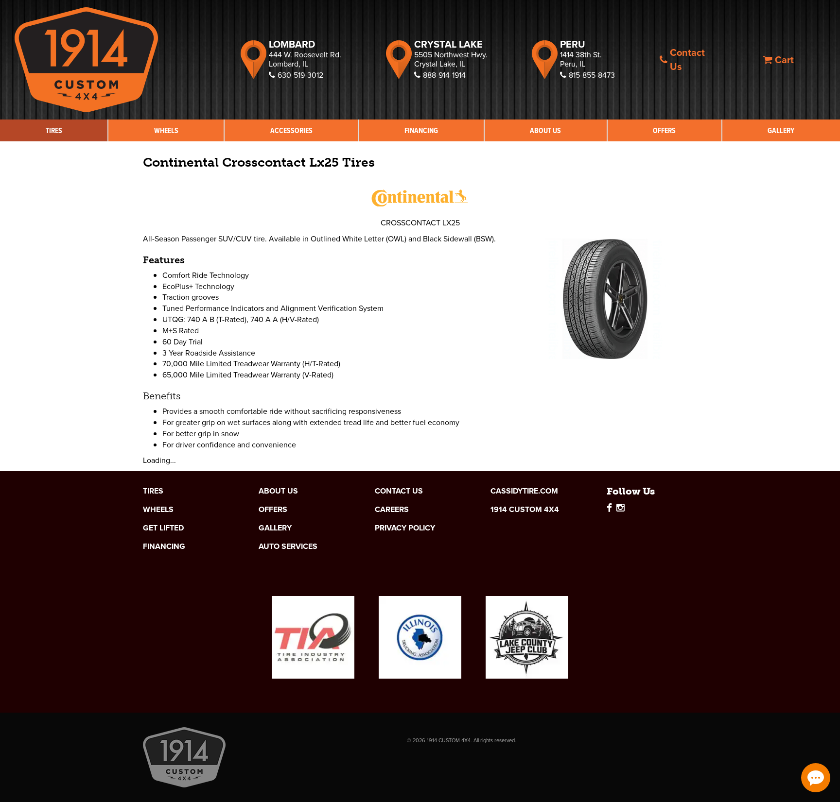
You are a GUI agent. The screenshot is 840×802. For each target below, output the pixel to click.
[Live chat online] (815, 777)
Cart (784, 60)
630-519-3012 (300, 75)
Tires (54, 130)
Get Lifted (163, 528)
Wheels (166, 130)
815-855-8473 (592, 75)
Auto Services (288, 546)
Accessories (291, 130)
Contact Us (687, 59)
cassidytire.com (524, 491)
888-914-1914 (444, 75)
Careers (392, 509)
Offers (664, 130)
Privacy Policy (405, 528)
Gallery (781, 130)
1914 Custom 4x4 (524, 509)
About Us (545, 130)
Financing (421, 130)
